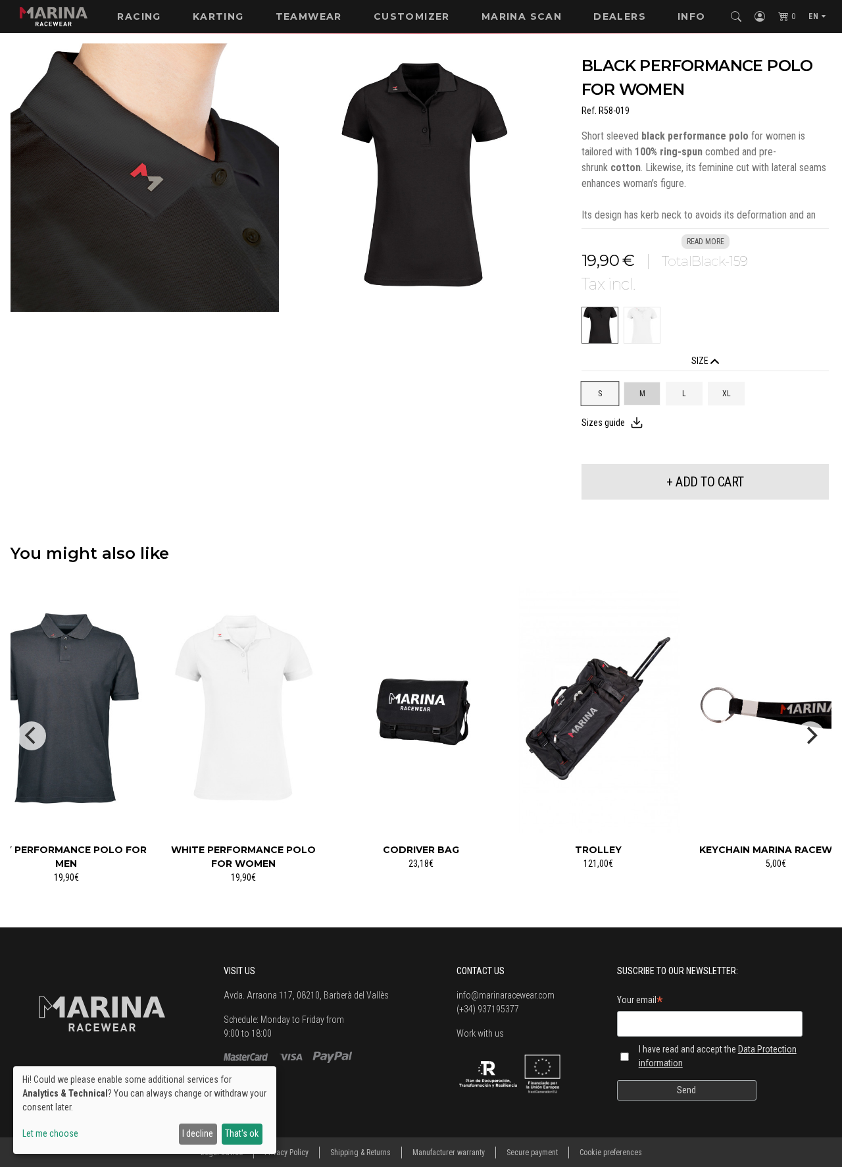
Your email (640, 1002)
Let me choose (50, 1133)
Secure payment (532, 1152)
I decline (197, 1133)
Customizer (412, 16)
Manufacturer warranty (448, 1152)
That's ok (242, 1133)
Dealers (619, 16)
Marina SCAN (522, 16)
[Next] (810, 735)
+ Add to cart (705, 482)
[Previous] (31, 735)
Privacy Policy (286, 1152)
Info (692, 16)
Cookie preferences (611, 1152)
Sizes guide (603, 422)
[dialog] (144, 1110)
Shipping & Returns (360, 1152)
